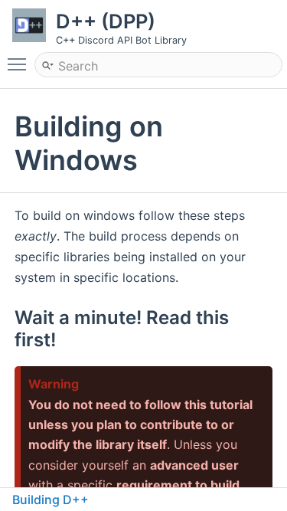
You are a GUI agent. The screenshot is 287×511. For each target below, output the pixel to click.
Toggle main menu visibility (20, 63)
